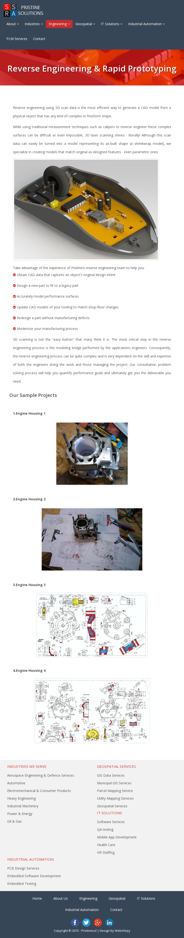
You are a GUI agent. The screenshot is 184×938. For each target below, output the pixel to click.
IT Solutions (110, 24)
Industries (33, 24)
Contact (39, 38)
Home (37, 898)
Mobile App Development (117, 837)
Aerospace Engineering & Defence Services (40, 775)
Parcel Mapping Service (115, 790)
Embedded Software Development (34, 876)
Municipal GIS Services (114, 783)
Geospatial (84, 24)
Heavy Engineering (21, 798)
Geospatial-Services (112, 806)
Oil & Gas (14, 821)
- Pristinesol (88, 930)
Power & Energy (19, 813)
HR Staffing (106, 852)
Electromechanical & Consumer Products (39, 790)
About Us (60, 898)
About (11, 24)
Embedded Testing (21, 883)
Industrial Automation (145, 24)
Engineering (58, 24)
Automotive (16, 783)
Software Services (111, 821)
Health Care (106, 844)
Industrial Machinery (22, 806)
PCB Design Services (23, 868)
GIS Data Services (111, 775)
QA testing (105, 829)
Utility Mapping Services (115, 798)
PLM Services (16, 38)
